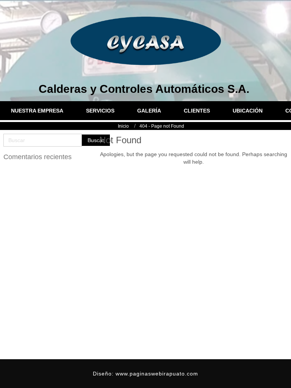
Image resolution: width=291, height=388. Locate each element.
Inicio (123, 126)
